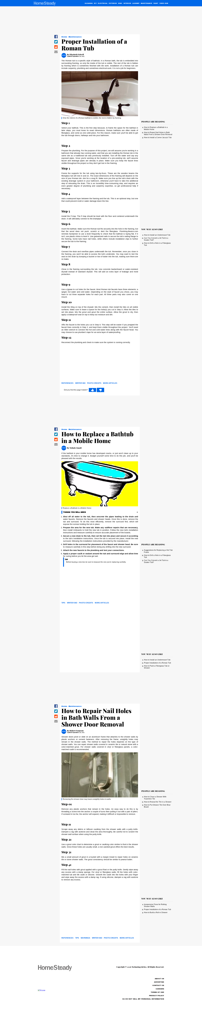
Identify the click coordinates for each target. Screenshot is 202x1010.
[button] (56, 38)
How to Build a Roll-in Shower (155, 912)
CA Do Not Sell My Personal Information (143, 999)
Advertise (159, 982)
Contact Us (158, 985)
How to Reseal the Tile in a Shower (157, 802)
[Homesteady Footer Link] (59, 968)
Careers (160, 989)
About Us (159, 979)
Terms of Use (157, 992)
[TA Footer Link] (59, 990)
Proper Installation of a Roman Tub (157, 663)
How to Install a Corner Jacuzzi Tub (157, 137)
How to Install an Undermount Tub (157, 235)
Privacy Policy (156, 995)
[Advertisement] (99, 365)
